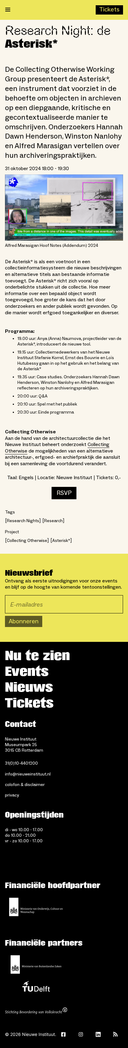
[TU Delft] (36, 988)
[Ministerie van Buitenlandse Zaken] (36, 964)
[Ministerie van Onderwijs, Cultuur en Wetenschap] (36, 907)
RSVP (64, 493)
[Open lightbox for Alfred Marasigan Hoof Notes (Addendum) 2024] (64, 207)
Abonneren (24, 621)
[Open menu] (8, 10)
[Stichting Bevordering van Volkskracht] (36, 1011)
